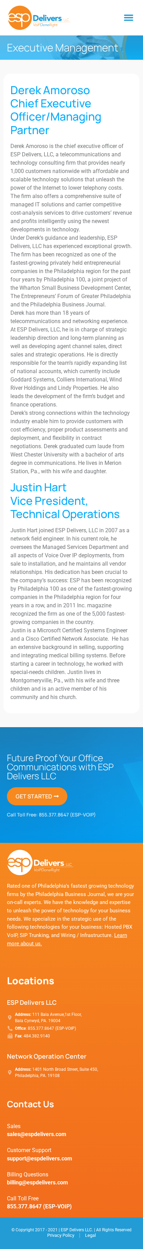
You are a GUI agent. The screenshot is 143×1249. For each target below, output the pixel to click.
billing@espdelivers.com (37, 1182)
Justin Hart (38, 487)
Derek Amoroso (50, 90)
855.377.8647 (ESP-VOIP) (67, 814)
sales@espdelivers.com (36, 1134)
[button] (128, 17)
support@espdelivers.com (39, 1158)
